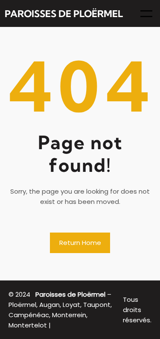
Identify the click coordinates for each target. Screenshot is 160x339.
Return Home (80, 242)
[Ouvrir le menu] (146, 14)
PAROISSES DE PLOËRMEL (64, 14)
